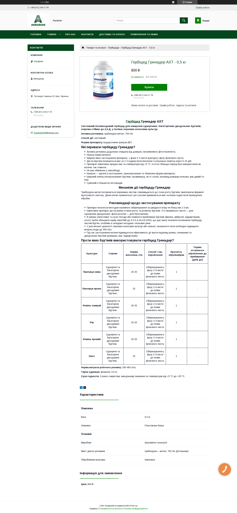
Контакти (87, 34)
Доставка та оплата (112, 34)
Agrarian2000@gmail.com (46, 133)
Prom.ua (134, 506)
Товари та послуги (96, 47)
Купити (149, 87)
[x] (84, 388)
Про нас (70, 34)
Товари (51, 34)
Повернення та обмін (144, 34)
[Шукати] (184, 20)
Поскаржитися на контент (110, 509)
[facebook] (81, 388)
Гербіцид (133, 121)
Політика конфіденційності (135, 509)
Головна (35, 34)
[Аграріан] (38, 26)
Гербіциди (113, 47)
